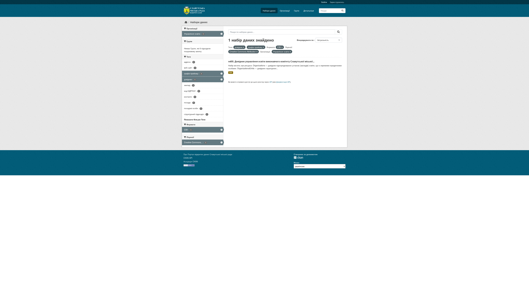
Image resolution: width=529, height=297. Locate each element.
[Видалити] (243, 47)
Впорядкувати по (305, 40)
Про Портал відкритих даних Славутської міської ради (207, 154)
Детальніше (308, 10)
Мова (296, 162)
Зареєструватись (337, 2)
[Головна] (186, 22)
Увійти (324, 2)
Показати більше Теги (194, 119)
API (270, 82)
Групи (296, 10)
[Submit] (342, 10)
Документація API (283, 82)
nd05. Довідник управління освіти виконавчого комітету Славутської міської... (271, 61)
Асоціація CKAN (190, 161)
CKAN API (187, 157)
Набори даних (269, 10)
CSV (230, 73)
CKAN (298, 157)
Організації (285, 10)
